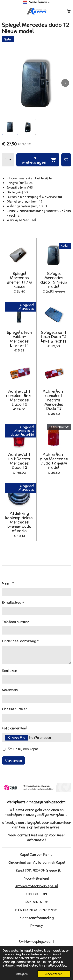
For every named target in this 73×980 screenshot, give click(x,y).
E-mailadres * (13, 602)
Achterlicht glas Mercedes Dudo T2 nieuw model (54, 461)
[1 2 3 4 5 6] (8, 159)
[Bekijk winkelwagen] (68, 11)
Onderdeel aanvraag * (20, 641)
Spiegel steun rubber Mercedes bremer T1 (19, 339)
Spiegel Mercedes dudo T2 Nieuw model (53, 280)
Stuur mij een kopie (23, 749)
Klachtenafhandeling (36, 917)
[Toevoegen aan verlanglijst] (66, 159)
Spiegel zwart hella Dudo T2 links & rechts (54, 336)
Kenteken (9, 670)
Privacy (36, 925)
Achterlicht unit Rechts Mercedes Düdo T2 (19, 461)
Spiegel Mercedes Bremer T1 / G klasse (19, 280)
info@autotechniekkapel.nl (36, 886)
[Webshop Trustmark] (36, 791)
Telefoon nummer (15, 621)
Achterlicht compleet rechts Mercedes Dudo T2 (54, 400)
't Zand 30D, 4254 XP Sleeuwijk (36, 870)
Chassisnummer (14, 709)
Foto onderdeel (14, 728)
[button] (36, 2)
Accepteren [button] (53, 974)
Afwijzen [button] (22, 974)
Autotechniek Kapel (49, 862)
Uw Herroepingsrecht (36, 941)
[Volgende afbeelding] (65, 83)
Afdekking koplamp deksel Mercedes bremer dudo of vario (19, 522)
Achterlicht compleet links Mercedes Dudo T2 (19, 397)
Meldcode (10, 689)
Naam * (8, 583)
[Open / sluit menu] (4, 11)
